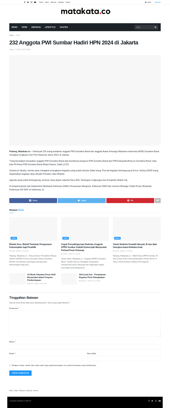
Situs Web (91, 353)
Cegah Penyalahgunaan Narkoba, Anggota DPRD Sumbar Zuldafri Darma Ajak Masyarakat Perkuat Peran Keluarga (84, 247)
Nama (12, 341)
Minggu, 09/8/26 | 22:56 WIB (90, 281)
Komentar (14, 308)
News (41, 2)
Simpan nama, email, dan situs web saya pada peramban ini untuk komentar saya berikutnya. (54, 365)
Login (148, 2)
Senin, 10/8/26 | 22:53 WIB (19, 251)
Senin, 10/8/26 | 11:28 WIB (123, 251)
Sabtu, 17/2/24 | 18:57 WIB (19, 50)
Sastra (67, 2)
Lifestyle (61, 2)
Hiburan (53, 2)
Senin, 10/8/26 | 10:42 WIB (37, 283)
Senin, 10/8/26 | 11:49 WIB (71, 254)
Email (12, 353)
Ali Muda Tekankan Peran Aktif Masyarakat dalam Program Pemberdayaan (41, 277)
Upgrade (157, 2)
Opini (47, 2)
